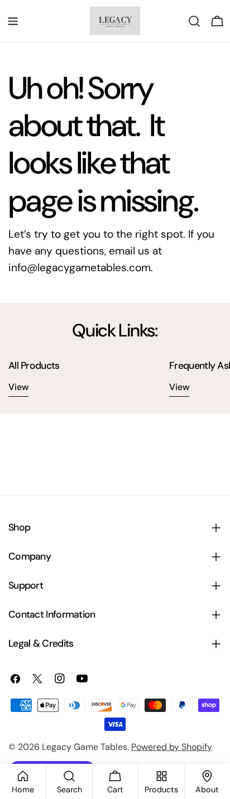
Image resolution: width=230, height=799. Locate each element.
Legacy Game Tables (84, 747)
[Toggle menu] (13, 21)
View (18, 387)
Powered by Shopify (171, 747)
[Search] (194, 21)
